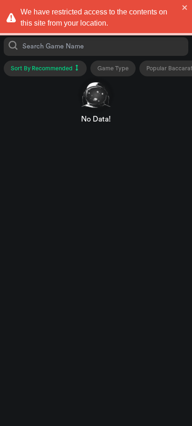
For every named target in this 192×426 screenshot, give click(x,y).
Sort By (42, 68)
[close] (185, 7)
